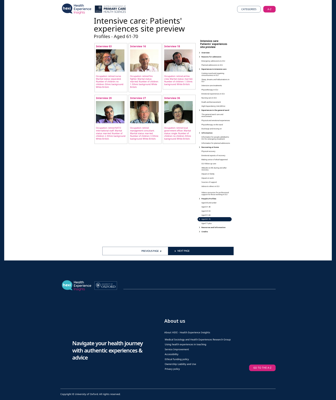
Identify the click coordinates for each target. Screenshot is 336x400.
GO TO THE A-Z (262, 368)
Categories (248, 9)
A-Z (269, 9)
